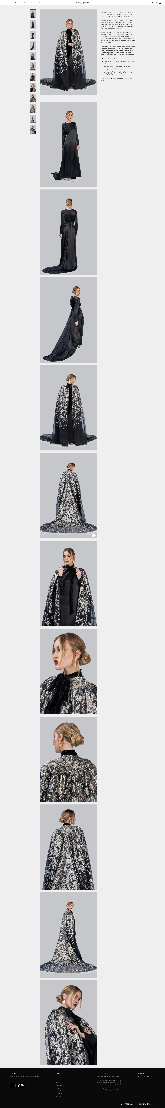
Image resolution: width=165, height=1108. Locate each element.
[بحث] (156, 3)
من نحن (40, 2)
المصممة (58, 1079)
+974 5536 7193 (105, 78)
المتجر (5, 2)
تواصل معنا (58, 1096)
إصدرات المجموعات (15, 2)
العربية (146, 2)
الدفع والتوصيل (59, 1085)
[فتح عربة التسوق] (160, 3)
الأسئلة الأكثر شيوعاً (60, 1091)
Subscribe (36, 1079)
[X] (144, 1076)
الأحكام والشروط (59, 1093)
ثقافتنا (57, 1082)
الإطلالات (33, 2)
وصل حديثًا (25, 2)
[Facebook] (142, 1076)
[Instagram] (138, 1076)
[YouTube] (148, 1076)
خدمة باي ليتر (59, 1088)
